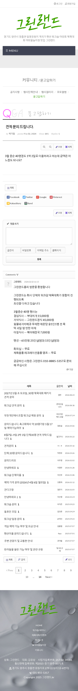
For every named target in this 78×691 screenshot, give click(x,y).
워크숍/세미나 (39, 630)
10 (27, 576)
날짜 (70, 386)
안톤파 (59, 482)
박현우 (59, 453)
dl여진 (59, 519)
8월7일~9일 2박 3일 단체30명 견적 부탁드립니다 (28, 436)
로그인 (59, 3)
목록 (12, 187)
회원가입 (71, 3)
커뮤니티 (30, 79)
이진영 (59, 497)
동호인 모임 (10, 511)
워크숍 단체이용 (13, 475)
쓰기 (70, 559)
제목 (29, 386)
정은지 (59, 490)
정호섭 (59, 426)
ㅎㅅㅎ (59, 446)
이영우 (59, 468)
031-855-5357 (40, 672)
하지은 (59, 504)
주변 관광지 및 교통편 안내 (18, 540)
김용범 (59, 526)
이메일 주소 (43, 250)
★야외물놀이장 (39, 645)
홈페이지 (56, 250)
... (33, 576)
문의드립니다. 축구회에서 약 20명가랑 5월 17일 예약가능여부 (28, 426)
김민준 (59, 511)
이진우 (59, 475)
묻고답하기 (48, 80)
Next (48, 576)
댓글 (71, 369)
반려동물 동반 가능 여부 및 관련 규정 (23, 549)
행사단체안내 (30, 92)
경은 (59, 395)
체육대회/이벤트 (39, 635)
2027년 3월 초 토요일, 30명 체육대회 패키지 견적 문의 (27, 395)
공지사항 (15, 92)
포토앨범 (61, 92)
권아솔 (59, 541)
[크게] (44, 147)
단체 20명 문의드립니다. (17, 453)
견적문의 (9, 445)
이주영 (59, 460)
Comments (12, 274)
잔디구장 (9, 489)
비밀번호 (26, 250)
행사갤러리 (47, 92)
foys (59, 533)
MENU (13, 50)
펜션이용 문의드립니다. (16, 533)
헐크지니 (59, 437)
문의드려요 (10, 460)
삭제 (69, 146)
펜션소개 (39, 640)
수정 (60, 146)
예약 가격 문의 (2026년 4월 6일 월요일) (25, 482)
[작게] (50, 147)
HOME (39, 625)
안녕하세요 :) (11, 497)
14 (40, 576)
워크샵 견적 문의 (13, 405)
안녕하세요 (10, 467)
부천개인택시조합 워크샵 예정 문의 (23, 415)
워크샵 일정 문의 (13, 518)
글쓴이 (10, 250)
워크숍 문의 (10, 504)
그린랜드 (18, 281)
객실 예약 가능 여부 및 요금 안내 (21, 526)
